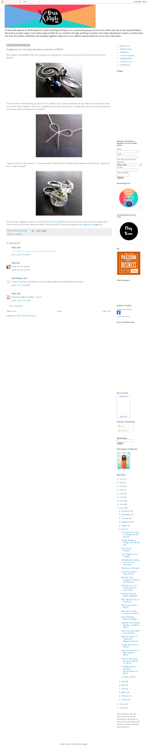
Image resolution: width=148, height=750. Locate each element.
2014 (122, 493)
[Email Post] (32, 231)
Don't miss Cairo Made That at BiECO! (130, 632)
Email (119, 154)
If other (120, 167)
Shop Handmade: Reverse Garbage (128, 618)
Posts (122, 426)
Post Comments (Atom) (26, 316)
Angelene (43, 55)
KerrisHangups (17, 278)
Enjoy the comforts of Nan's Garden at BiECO (130, 652)
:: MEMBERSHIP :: (126, 59)
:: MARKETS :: (124, 52)
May (124, 685)
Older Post (106, 311)
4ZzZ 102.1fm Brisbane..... (126, 549)
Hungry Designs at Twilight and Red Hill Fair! (130, 542)
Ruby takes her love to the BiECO (130, 600)
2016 (122, 486)
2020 (122, 479)
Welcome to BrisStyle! (130, 568)
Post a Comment (16, 306)
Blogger (85, 744)
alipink (14, 293)
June (124, 681)
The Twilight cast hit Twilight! (129, 555)
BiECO (57, 224)
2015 (121, 490)
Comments (124, 431)
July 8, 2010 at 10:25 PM (21, 300)
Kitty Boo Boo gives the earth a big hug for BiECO (129, 661)
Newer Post (11, 311)
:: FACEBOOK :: (125, 65)
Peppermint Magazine (92, 224)
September (126, 522)
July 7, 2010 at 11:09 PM (21, 255)
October (125, 518)
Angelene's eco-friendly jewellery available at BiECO (130, 625)
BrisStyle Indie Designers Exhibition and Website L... (130, 579)
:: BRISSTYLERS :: (125, 49)
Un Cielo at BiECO (128, 677)
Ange (14, 263)
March (124, 692)
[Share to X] (41, 231)
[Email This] (37, 231)
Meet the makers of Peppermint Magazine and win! (129, 639)
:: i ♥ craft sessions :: (127, 55)
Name (119, 149)
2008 (122, 708)
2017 (121, 483)
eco (13, 234)
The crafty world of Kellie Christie (129, 573)
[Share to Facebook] (43, 231)
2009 (122, 704)
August (125, 525)
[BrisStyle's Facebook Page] (118, 314)
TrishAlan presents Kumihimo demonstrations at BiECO (129, 669)
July (123, 529)
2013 (122, 497)
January (125, 699)
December (126, 511)
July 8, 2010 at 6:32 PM (21, 270)
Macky (14, 247)
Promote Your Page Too (123, 316)
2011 (121, 504)
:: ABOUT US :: (124, 46)
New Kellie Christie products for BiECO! (130, 612)
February (125, 696)
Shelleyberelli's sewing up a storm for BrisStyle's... (130, 562)
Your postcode (122, 172)
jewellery (19, 234)
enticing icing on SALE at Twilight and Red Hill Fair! (130, 534)
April (124, 689)
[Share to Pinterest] (45, 231)
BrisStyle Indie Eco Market (52, 221)
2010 (122, 508)
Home (59, 311)
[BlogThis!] (39, 231)
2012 (122, 501)
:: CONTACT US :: (126, 62)
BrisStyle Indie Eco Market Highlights (129, 595)
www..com (123, 396)
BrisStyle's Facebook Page (124, 309)
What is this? (123, 416)
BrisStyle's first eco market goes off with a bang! (129, 587)
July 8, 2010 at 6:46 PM (21, 285)
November (126, 515)
